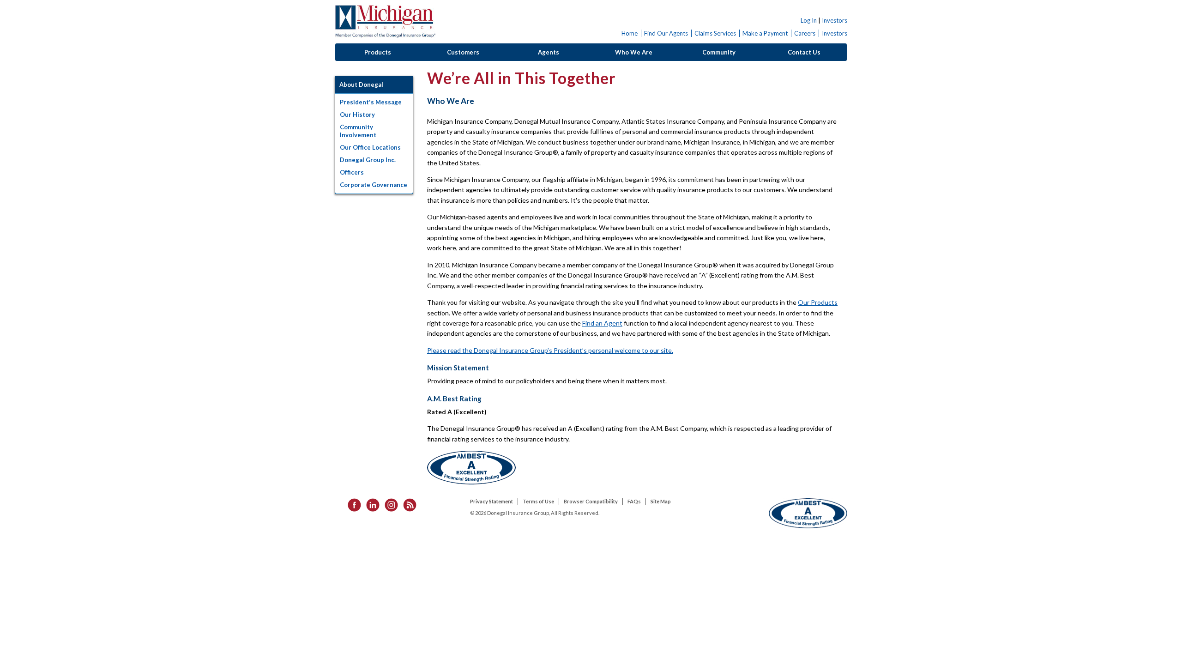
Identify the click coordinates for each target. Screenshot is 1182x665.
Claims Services (715, 33)
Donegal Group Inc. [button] (368, 159)
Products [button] (377, 52)
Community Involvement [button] (358, 131)
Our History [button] (357, 114)
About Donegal (361, 84)
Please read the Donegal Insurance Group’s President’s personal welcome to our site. (550, 350)
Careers (804, 33)
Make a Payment (765, 33)
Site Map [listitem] (661, 501)
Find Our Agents (666, 33)
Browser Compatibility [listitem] (591, 501)
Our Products (818, 302)
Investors (834, 20)
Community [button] (719, 52)
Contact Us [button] (804, 52)
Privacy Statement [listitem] (491, 501)
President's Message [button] (371, 102)
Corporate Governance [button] (373, 184)
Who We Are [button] (633, 52)
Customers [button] (463, 52)
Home (629, 33)
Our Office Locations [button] (370, 147)
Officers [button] (352, 172)
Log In (809, 20)
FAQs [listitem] (634, 501)
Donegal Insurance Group (385, 21)
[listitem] (351, 505)
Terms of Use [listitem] (538, 501)
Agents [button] (548, 52)
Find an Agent (602, 323)
